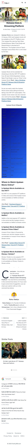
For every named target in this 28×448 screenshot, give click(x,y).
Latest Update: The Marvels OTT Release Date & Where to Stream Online (21, 323)
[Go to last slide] (4, 355)
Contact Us (10, 433)
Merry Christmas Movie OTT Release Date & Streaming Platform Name (13, 82)
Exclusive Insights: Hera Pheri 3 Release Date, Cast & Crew (7, 322)
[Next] (24, 355)
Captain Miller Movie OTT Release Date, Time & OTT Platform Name (13, 245)
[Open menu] (25, 3)
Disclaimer (18, 433)
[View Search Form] (22, 2)
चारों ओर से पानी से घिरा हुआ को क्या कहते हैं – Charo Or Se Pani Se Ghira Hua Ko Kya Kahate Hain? (13, 410)
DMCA (22, 436)
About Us (16, 436)
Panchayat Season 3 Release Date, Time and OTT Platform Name (13, 206)
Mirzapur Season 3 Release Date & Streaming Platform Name (14, 99)
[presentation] (14, 350)
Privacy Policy (8, 436)
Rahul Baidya (7, 29)
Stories (15, 31)
